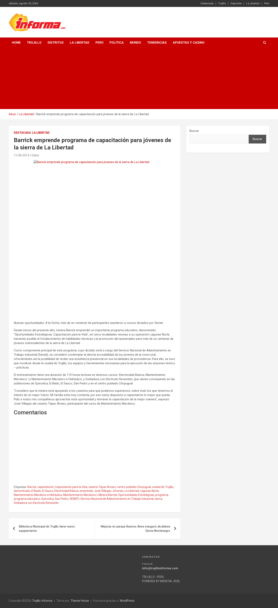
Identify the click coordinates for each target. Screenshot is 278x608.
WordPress (127, 600)
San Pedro (61, 498)
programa (161, 495)
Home (16, 42)
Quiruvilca (47, 498)
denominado (22, 490)
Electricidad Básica (66, 490)
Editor (35, 155)
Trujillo (222, 3)
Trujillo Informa (42, 600)
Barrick (31, 487)
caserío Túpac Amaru (102, 487)
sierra (158, 498)
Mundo (135, 42)
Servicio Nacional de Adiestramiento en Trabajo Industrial (116, 498)
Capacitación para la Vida (71, 487)
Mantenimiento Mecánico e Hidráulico (38, 495)
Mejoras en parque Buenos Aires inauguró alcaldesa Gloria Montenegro (135, 529)
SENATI (74, 498)
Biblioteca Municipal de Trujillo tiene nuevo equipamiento (47, 529)
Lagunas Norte (149, 490)
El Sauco (47, 490)
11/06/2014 (21, 155)
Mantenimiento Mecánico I (80, 495)
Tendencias (157, 42)
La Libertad (252, 3)
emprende (86, 490)
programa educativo (27, 498)
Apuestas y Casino (189, 42)
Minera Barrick (108, 495)
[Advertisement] (139, 78)
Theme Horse (80, 600)
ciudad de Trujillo (162, 487)
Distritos (56, 42)
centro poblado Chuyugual (134, 487)
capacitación (45, 487)
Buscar (194, 131)
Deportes (236, 3)
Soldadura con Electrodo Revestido (36, 502)
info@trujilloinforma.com (160, 568)
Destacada (207, 3)
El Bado (36, 490)
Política (116, 42)
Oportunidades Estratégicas (136, 495)
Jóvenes (117, 490)
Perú (266, 3)
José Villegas (102, 490)
